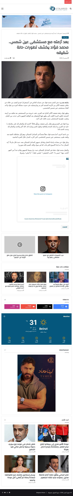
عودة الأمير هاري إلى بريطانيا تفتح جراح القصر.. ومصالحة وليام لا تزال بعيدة (54, 446)
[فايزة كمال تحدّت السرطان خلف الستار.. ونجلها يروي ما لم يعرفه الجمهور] (36, 277)
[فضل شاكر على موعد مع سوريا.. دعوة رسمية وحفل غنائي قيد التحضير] (19, 433)
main (64, 227)
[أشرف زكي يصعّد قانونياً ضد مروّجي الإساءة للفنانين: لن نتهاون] (59, 277)
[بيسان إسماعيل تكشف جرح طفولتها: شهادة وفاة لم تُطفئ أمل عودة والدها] (19, 464)
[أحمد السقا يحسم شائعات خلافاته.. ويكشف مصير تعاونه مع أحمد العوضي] (14, 277)
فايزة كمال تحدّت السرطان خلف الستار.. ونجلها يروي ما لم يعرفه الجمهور (37, 286)
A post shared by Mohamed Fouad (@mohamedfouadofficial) (43, 219)
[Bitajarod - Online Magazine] (58, 8)
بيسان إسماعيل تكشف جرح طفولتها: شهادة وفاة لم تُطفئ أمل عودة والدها (20, 477)
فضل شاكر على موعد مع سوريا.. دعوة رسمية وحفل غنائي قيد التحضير (21, 446)
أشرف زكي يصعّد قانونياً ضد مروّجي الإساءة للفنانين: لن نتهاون (59, 285)
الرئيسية (65, 33)
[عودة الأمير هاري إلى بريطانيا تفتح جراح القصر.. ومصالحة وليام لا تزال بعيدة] (53, 433)
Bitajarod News (40, 492)
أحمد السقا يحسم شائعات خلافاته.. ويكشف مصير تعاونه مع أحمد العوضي (14, 286)
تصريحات (59, 33)
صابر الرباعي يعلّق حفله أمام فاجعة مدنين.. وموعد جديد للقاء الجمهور (54, 476)
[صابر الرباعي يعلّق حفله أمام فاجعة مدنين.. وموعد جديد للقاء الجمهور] (53, 464)
